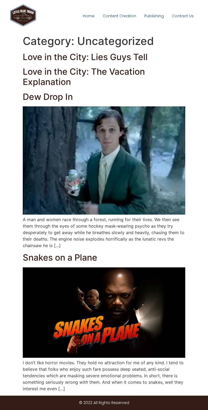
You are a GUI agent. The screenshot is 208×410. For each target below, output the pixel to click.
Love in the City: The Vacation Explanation (84, 76)
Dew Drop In (48, 96)
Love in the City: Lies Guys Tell (85, 57)
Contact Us (183, 16)
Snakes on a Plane (60, 257)
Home (89, 16)
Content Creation (119, 16)
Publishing (154, 16)
